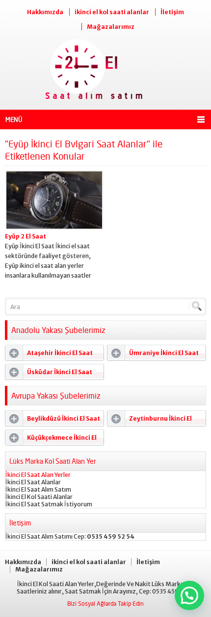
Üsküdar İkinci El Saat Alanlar (48, 374)
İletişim (172, 12)
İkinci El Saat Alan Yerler (38, 474)
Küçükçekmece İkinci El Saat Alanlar (51, 440)
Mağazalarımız (110, 26)
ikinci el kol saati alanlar (112, 12)
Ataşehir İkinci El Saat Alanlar (49, 355)
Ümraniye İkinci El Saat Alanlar (153, 355)
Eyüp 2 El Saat (25, 236)
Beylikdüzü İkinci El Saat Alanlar (52, 421)
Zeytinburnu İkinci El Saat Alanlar (149, 421)
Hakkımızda (45, 12)
